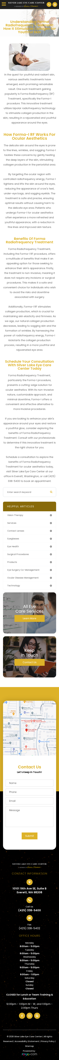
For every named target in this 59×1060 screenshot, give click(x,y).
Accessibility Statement (27, 1041)
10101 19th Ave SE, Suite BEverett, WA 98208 (29, 890)
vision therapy (15, 515)
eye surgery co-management (23, 570)
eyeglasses (13, 538)
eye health (13, 546)
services (11, 523)
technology (13, 585)
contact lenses (15, 530)
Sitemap (29, 1046)
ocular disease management (23, 577)
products (12, 562)
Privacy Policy (47, 1041)
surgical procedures (18, 554)
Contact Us (29, 662)
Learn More (29, 618)
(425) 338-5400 (29, 910)
